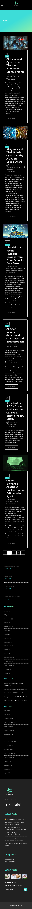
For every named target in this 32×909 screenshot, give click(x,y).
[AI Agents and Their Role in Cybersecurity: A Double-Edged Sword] (15, 132)
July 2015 (7, 761)
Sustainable (7, 661)
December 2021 (8, 738)
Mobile (6, 650)
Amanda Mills (8, 576)
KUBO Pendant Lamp (19, 693)
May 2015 (7, 769)
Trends (16, 501)
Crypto (6, 622)
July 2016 (7, 745)
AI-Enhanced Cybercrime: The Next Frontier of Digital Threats (15, 65)
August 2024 (8, 730)
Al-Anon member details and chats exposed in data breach (15, 335)
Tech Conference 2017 (12, 597)
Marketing (7, 642)
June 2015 (7, 765)
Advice (6, 611)
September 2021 (9, 742)
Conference (7, 618)
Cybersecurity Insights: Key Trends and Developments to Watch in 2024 (16, 839)
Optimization (8, 657)
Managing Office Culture (12, 566)
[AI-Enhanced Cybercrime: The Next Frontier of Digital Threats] (15, 42)
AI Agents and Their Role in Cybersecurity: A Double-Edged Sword (15, 155)
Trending (20, 270)
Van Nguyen (13, 75)
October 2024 (8, 726)
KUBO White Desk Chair (22, 697)
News (19, 77)
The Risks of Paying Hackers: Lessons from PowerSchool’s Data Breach (15, 834)
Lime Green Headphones (20, 689)
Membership (7, 646)
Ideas (11, 167)
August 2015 (8, 757)
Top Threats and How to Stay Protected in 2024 (16, 844)
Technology (10, 169)
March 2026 (7, 711)
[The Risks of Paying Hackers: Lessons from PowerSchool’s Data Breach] (15, 231)
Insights (16, 167)
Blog (11, 424)
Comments (11, 79)
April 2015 (7, 773)
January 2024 (8, 734)
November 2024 (9, 722)
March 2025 (7, 714)
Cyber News (13, 77)
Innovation (7, 634)
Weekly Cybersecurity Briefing (15, 819)
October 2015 (8, 749)
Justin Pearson (9, 586)
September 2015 (9, 753)
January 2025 (8, 718)
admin (12, 499)
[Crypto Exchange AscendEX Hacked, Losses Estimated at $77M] (15, 463)
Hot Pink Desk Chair (21, 700)
